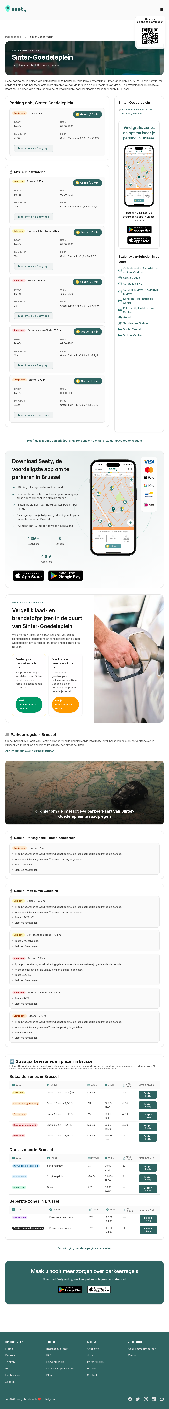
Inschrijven (67, 685)
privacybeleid (16, 698)
